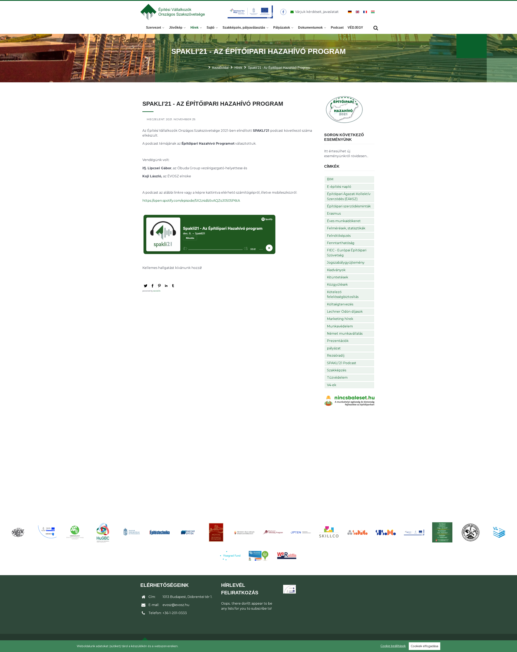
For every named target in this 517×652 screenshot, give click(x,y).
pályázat (334, 348)
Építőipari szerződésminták (349, 206)
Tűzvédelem (337, 377)
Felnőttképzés (339, 236)
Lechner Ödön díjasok (345, 311)
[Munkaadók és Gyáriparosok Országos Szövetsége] (216, 532)
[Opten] (301, 532)
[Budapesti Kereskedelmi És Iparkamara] (18, 532)
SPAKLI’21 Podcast (341, 363)
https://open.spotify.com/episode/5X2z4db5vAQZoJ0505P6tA (191, 201)
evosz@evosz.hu (176, 605)
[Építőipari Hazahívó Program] (344, 109)
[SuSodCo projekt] (386, 532)
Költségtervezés (340, 304)
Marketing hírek (340, 319)
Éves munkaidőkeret (344, 221)
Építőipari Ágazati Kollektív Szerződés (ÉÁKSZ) (349, 196)
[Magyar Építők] (188, 532)
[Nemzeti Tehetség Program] (273, 532)
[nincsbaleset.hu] (349, 400)
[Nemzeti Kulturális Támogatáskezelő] (244, 532)
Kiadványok (336, 270)
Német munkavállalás (345, 333)
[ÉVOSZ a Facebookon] (283, 12)
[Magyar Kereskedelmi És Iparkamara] (131, 532)
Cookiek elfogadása (424, 646)
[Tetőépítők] (470, 532)
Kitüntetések (337, 277)
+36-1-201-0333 (175, 613)
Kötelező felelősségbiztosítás (342, 294)
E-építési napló (339, 187)
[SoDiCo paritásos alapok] (357, 532)
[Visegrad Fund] (230, 555)
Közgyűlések (337, 284)
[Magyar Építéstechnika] (159, 532)
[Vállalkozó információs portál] (258, 556)
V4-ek (331, 385)
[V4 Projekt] (499, 532)
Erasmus (334, 213)
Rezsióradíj (335, 355)
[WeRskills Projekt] (287, 556)
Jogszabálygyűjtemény (346, 262)
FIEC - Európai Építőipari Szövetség (346, 252)
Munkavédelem (340, 326)
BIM (330, 179)
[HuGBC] (103, 532)
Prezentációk (338, 341)
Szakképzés (336, 370)
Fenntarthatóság (340, 243)
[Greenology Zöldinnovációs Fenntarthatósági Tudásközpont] (75, 532)
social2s (156, 291)
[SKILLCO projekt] (329, 532)
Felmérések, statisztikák (346, 228)
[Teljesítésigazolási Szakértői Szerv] (442, 532)
